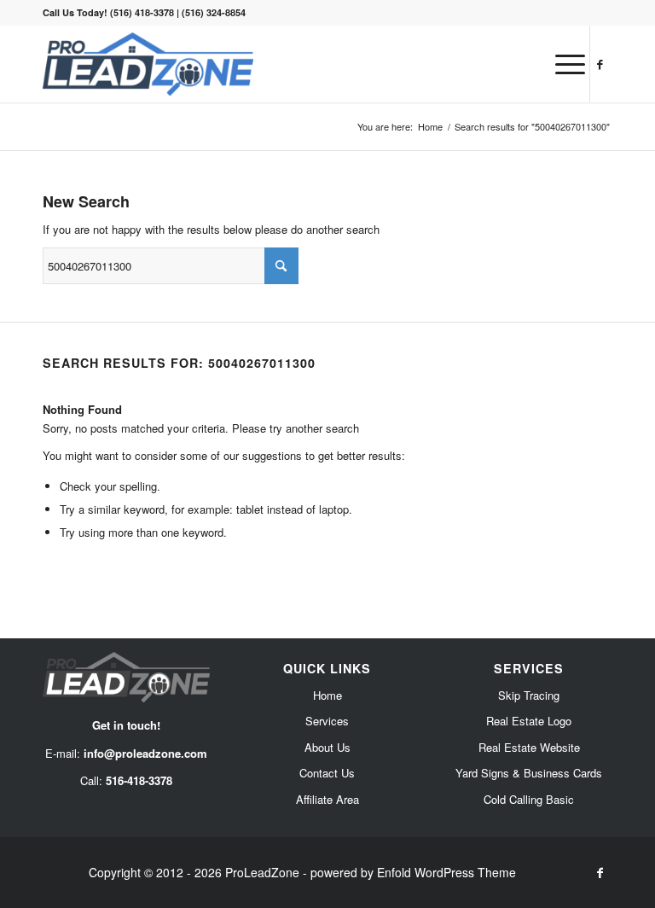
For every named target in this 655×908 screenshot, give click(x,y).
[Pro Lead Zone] (148, 64)
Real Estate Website (529, 747)
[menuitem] (561, 64)
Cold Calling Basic (529, 799)
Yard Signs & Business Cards (528, 773)
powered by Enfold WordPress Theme (413, 872)
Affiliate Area (327, 799)
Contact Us (327, 773)
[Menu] (561, 64)
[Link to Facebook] (599, 64)
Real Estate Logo (528, 721)
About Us (327, 747)
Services (327, 721)
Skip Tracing (528, 695)
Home (327, 695)
